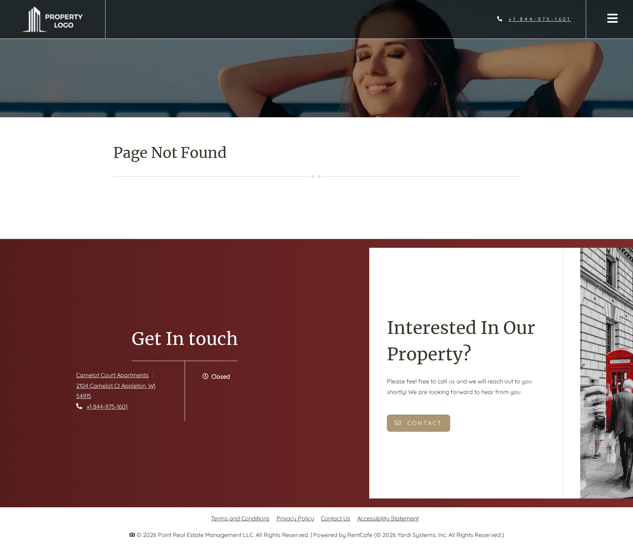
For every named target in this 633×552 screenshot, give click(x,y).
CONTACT (424, 423)
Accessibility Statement (388, 518)
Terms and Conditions (240, 518)
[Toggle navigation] (612, 18)
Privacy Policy (295, 518)
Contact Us (335, 518)
